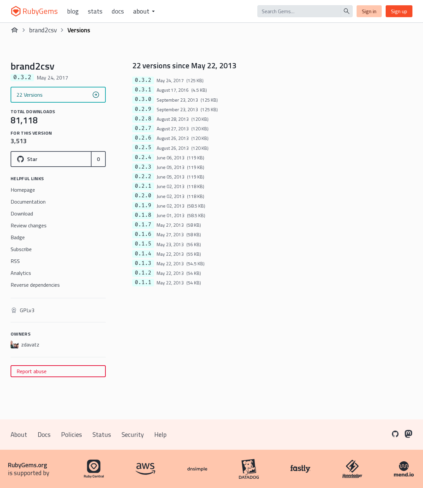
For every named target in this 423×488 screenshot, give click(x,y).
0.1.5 (143, 244)
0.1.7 (143, 224)
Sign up (399, 11)
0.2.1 (143, 186)
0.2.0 (143, 195)
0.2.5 (143, 147)
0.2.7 (143, 128)
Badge (18, 237)
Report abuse (32, 371)
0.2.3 (143, 167)
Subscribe (21, 249)
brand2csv (43, 30)
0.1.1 (143, 282)
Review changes (29, 225)
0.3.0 (143, 99)
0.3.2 (143, 80)
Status (102, 434)
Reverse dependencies (35, 285)
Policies (71, 434)
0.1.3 (143, 263)
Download (22, 213)
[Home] (14, 30)
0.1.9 (143, 205)
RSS (15, 261)
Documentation (28, 202)
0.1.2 (143, 273)
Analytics (21, 273)
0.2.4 (143, 157)
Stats (95, 11)
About (19, 434)
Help (160, 434)
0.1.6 (143, 234)
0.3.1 (143, 89)
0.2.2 (143, 176)
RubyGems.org (27, 465)
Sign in (369, 11)
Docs (118, 11)
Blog (73, 11)
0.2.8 (143, 118)
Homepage (23, 190)
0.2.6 (143, 138)
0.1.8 (143, 215)
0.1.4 (143, 253)
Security (133, 434)
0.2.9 (143, 109)
